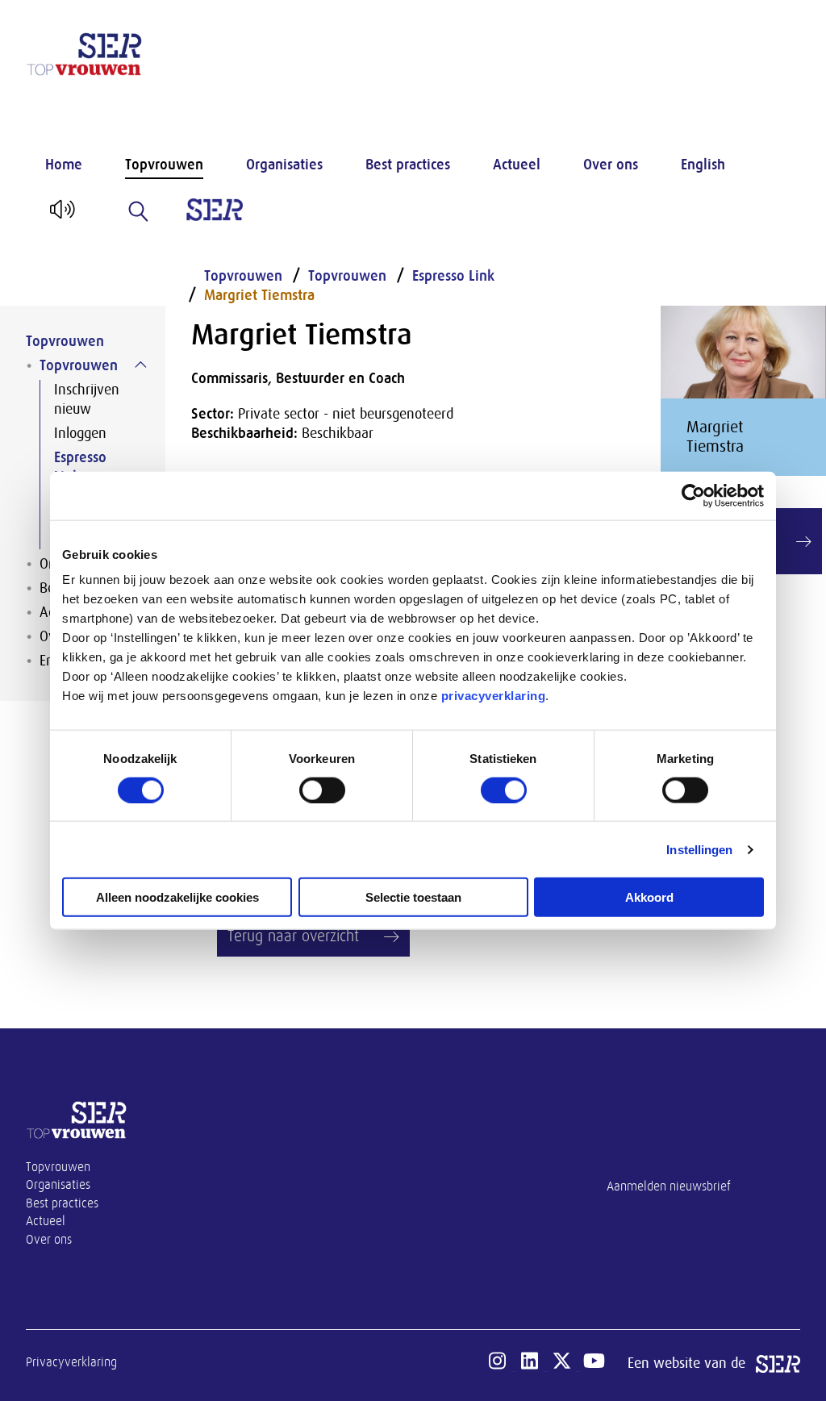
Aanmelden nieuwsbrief (669, 1186)
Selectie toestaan (413, 897)
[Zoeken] (139, 211)
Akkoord (649, 897)
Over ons (610, 164)
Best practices (407, 164)
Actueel (516, 164)
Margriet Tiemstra (259, 295)
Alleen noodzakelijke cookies (177, 897)
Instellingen (699, 849)
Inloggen (80, 433)
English (703, 164)
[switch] (322, 790)
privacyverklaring (493, 696)
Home (63, 164)
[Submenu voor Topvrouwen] (140, 364)
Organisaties (284, 164)
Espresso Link (80, 467)
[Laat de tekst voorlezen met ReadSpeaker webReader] (61, 215)
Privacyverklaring (71, 1362)
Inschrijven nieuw (86, 399)
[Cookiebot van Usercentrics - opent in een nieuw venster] (693, 495)
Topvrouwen (164, 164)
